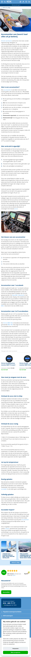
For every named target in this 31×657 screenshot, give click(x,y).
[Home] (9, 2)
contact (7, 528)
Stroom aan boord (6, 41)
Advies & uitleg (15, 562)
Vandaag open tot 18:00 (10, 605)
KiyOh (13, 575)
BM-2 (2, 306)
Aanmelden (6, 592)
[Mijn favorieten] (26, 2)
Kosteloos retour (16, 5)
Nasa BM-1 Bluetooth (18, 295)
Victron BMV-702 (7, 323)
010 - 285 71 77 (9, 603)
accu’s (16, 209)
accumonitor (7, 90)
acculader (4, 489)
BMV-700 (10, 324)
